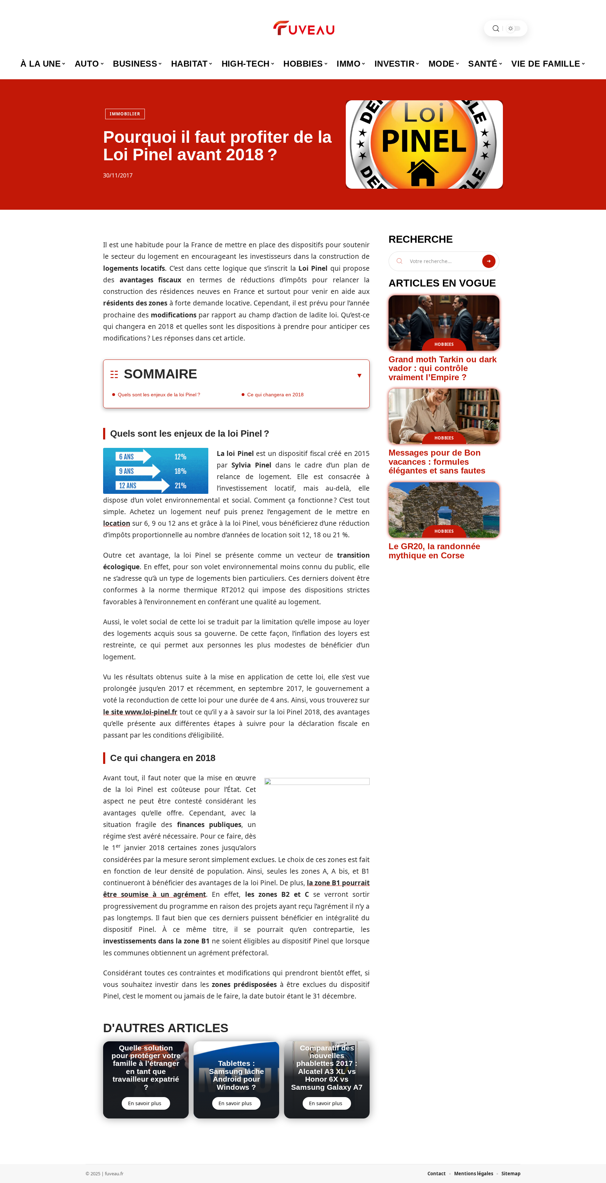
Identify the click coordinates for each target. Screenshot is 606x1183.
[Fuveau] (303, 28)
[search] (496, 28)
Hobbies (444, 344)
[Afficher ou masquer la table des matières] (280, 375)
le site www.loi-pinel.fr (140, 712)
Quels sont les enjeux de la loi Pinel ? (159, 394)
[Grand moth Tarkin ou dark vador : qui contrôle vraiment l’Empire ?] (444, 323)
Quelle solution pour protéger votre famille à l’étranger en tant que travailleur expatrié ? (146, 1067)
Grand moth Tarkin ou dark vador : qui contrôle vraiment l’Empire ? (443, 368)
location (116, 523)
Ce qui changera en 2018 (275, 394)
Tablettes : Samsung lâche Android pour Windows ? (236, 1075)
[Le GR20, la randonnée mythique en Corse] (444, 510)
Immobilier (125, 114)
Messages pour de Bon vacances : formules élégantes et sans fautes (437, 461)
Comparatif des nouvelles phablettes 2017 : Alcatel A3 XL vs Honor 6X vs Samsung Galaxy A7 (327, 1067)
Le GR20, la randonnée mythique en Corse (434, 551)
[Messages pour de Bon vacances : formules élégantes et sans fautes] (444, 416)
